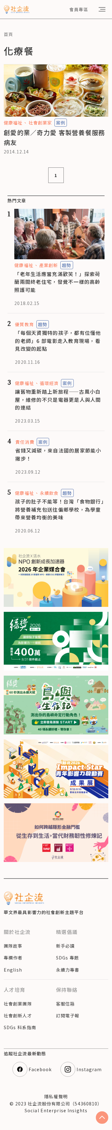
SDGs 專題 (67, 957)
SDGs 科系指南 (20, 1027)
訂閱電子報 (68, 1015)
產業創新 (48, 265)
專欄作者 (13, 957)
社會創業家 (40, 123)
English (13, 970)
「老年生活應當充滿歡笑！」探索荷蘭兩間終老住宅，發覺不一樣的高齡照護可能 (57, 281)
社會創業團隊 (18, 1004)
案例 (60, 123)
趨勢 (66, 265)
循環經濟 (49, 383)
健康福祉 (13, 123)
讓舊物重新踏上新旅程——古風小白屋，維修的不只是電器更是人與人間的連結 (58, 399)
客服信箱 (65, 1004)
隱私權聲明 (56, 1096)
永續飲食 (49, 493)
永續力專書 (68, 970)
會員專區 (78, 9)
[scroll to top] (102, 1117)
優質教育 (24, 324)
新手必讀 (65, 946)
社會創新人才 (18, 1015)
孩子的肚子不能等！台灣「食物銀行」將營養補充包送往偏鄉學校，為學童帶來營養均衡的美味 (59, 509)
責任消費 (24, 442)
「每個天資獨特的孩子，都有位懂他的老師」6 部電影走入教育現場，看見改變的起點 (58, 340)
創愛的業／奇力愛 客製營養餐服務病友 (54, 137)
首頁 (8, 34)
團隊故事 (13, 946)
